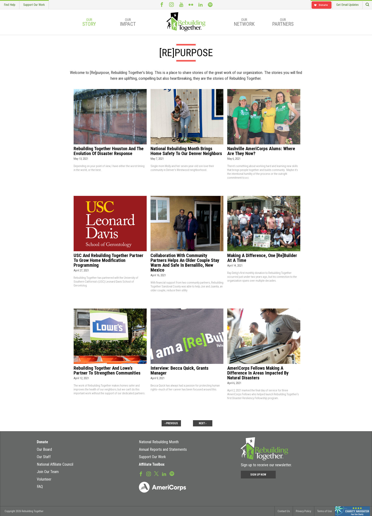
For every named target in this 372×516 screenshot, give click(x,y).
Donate (42, 442)
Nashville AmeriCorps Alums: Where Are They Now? (261, 151)
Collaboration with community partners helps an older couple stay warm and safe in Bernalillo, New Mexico (185, 263)
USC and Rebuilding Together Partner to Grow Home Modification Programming (108, 260)
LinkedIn (200, 4)
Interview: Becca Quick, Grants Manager (179, 370)
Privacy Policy (303, 511)
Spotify (210, 4)
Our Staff (44, 456)
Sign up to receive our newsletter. (266, 465)
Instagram (171, 4)
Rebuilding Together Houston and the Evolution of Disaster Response (109, 151)
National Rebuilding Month (159, 442)
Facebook (162, 4)
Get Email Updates (347, 5)
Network (244, 22)
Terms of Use (324, 511)
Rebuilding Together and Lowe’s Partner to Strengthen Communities (107, 370)
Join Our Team (48, 471)
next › (202, 423)
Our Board (44, 449)
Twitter (156, 473)
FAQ (40, 486)
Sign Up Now (258, 474)
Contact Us (284, 511)
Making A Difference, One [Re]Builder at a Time (262, 258)
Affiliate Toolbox (151, 464)
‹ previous (171, 423)
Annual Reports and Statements (163, 449)
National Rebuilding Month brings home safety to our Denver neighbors (186, 151)
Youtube (181, 4)
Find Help (9, 5)
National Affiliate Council (55, 464)
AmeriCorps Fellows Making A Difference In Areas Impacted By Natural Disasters (258, 373)
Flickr (191, 4)
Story (89, 22)
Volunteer (44, 479)
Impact (128, 22)
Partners (283, 22)
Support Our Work (34, 5)
